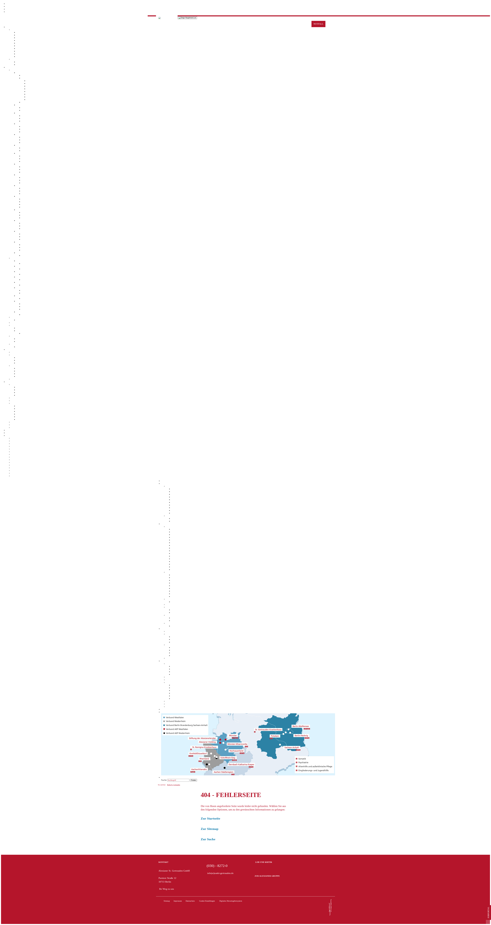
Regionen (10, 435)
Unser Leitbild (23, 395)
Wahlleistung (17, 344)
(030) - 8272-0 (217, 866)
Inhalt (9, 3)
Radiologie (21, 330)
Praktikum (16, 424)
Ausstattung (21, 357)
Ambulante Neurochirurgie (33, 303)
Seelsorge (20, 45)
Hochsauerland (18, 454)
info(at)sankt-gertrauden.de (220, 873)
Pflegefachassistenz (25, 408)
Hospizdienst (22, 376)
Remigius (15, 470)
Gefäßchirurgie (23, 164)
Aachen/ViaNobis (19, 441)
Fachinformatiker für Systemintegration (34, 416)
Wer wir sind (22, 387)
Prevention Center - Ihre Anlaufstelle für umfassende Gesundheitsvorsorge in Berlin (50, 336)
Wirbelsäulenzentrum (26, 312)
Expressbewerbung (15, 430)
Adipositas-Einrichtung (27, 260)
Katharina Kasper (19, 451)
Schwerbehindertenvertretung (30, 56)
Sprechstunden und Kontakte (34, 236)
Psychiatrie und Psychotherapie (30, 242)
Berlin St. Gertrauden (173, 785)
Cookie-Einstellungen (207, 901)
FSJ (13, 427)
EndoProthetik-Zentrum (27, 287)
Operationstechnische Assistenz (31, 414)
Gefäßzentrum (23, 295)
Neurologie (21, 220)
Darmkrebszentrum (35, 96)
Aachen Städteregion (21, 438)
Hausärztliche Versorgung (33, 309)
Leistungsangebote (30, 78)
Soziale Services (24, 368)
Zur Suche (208, 839)
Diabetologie (22, 134)
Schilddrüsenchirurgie (37, 91)
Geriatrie (20, 174)
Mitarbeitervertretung (26, 53)
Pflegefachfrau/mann (26, 406)
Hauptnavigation (13, 6)
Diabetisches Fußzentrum (28, 282)
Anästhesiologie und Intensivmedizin (33, 105)
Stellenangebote (18, 398)
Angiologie (21, 113)
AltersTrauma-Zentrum (27, 266)
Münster (15, 462)
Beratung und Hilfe (20, 365)
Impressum (178, 901)
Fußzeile (10, 11)
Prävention (21, 51)
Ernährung (21, 360)
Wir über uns (17, 29)
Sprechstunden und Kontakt (34, 191)
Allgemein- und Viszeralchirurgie (31, 72)
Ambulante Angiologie (32, 306)
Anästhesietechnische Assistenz (31, 411)
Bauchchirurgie (34, 99)
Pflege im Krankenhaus (22, 322)
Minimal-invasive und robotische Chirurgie (47, 88)
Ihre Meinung (17, 379)
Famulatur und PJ (19, 422)
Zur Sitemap (209, 829)
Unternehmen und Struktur (28, 35)
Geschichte (21, 48)
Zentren (14, 258)
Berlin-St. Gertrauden (21, 443)
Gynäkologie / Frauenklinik (29, 145)
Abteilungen (17, 70)
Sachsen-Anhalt (18, 475)
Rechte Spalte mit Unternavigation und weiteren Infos (31, 9)
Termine (20, 62)
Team (24, 102)
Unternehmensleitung (26, 32)
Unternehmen (12, 27)
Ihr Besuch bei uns (30, 199)
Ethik (18, 43)
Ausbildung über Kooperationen (31, 419)
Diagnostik (16, 325)
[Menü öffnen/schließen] (187, 17)
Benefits (20, 389)
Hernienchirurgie (34, 86)
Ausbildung (16, 403)
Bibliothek (21, 363)
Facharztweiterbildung (21, 400)
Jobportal (488, 912)
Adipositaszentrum (35, 94)
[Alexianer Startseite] (167, 17)
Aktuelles (15, 59)
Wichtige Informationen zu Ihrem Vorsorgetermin (39, 338)
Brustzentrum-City (25, 271)
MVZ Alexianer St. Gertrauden (30, 301)
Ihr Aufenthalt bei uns (21, 352)
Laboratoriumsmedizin (26, 328)
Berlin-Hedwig (18, 446)
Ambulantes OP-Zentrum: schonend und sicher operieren (53, 80)
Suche (9, 432)
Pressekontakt (22, 64)
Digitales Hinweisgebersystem (230, 901)
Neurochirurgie (23, 209)
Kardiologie (21, 196)
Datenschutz (190, 901)
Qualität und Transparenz (28, 37)
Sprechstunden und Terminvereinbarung (40, 215)
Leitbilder (20, 40)
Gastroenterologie (24, 153)
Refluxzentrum (33, 83)
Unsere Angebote (19, 355)
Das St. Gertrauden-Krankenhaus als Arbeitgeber (34, 384)
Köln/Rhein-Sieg (19, 457)
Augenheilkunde (24, 123)
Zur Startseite (210, 818)
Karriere (10, 381)
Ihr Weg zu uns (166, 889)
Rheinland (16, 473)
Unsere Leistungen (30, 180)
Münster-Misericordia (21, 465)
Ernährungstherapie (25, 320)
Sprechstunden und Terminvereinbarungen (41, 75)
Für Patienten (12, 349)
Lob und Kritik (263, 862)
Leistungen (11, 67)
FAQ (18, 392)
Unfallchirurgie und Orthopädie (31, 231)
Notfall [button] (318, 24)
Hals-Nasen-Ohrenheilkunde (29, 185)
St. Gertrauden (168, 480)
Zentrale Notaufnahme (26, 252)
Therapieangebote (19, 317)
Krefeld (14, 459)
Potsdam (15, 467)
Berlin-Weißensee (19, 449)
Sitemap (167, 901)
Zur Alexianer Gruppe (267, 876)
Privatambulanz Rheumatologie (31, 346)
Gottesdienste (22, 373)
